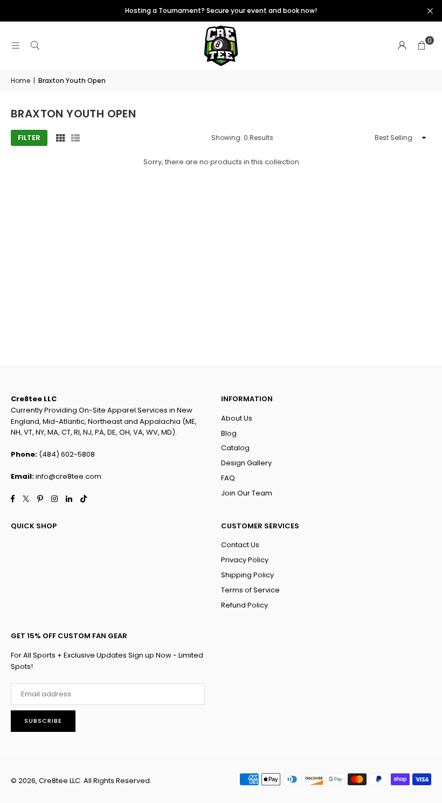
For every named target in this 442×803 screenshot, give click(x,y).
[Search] (35, 45)
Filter (29, 137)
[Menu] (15, 45)
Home (20, 80)
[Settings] (402, 45)
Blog (229, 433)
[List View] (75, 137)
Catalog (235, 448)
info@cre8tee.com (68, 476)
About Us (236, 418)
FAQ (228, 478)
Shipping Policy (247, 575)
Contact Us (240, 545)
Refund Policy (244, 605)
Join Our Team (246, 493)
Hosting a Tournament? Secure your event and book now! (221, 11)
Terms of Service (250, 590)
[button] (421, 45)
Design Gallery (246, 463)
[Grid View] (60, 137)
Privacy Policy (244, 560)
